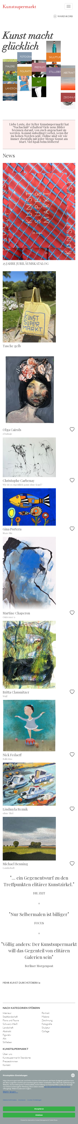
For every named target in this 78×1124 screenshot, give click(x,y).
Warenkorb (63, 16)
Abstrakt (7, 1031)
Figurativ (7, 1034)
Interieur (7, 1013)
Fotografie (47, 1023)
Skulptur (46, 1027)
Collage (45, 1031)
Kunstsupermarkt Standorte (17, 1057)
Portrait (45, 1013)
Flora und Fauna (11, 1020)
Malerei (45, 1016)
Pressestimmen (10, 1061)
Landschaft (8, 1027)
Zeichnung (47, 1020)
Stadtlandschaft (10, 1016)
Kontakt (6, 1064)
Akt (4, 1038)
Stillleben (7, 1042)
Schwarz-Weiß (10, 1023)
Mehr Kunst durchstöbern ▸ (21, 982)
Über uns (7, 1054)
